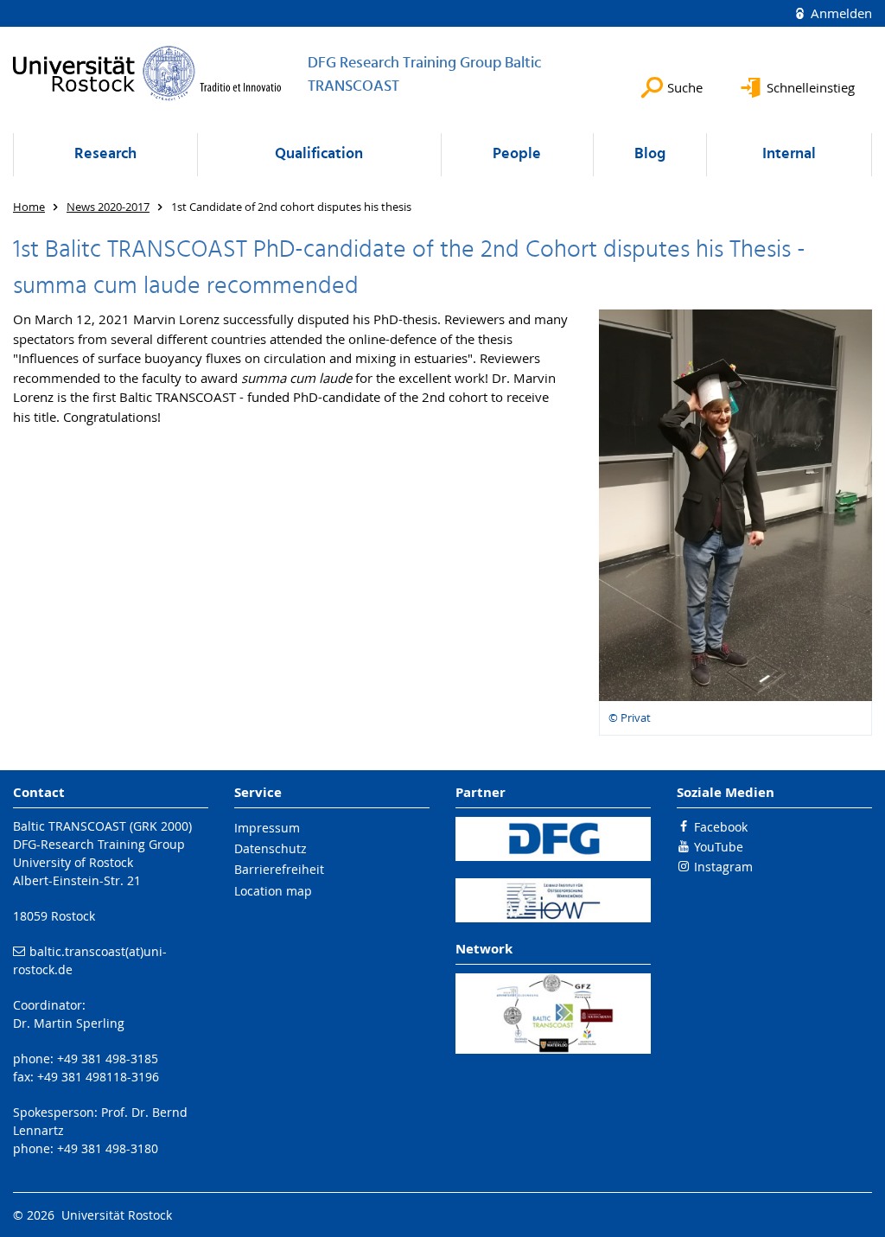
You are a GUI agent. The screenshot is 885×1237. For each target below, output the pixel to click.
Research (105, 154)
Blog (649, 154)
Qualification (319, 154)
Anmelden (839, 13)
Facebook (721, 827)
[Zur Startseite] (147, 73)
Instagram (723, 866)
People (517, 154)
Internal (789, 154)
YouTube (718, 846)
